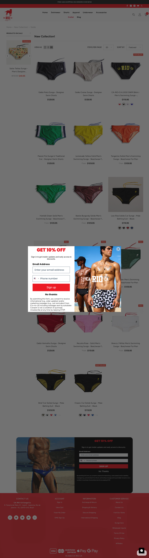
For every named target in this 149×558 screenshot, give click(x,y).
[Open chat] (141, 550)
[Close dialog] (118, 249)
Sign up (51, 287)
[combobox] (36, 278)
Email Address (41, 264)
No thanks (51, 294)
